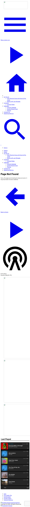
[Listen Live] (15, 229)
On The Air (6, 97)
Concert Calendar (11, 107)
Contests (6, 103)
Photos (9, 110)
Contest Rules (11, 104)
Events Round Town (12, 109)
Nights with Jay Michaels (13, 101)
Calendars (6, 106)
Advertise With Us (9, 113)
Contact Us (7, 112)
